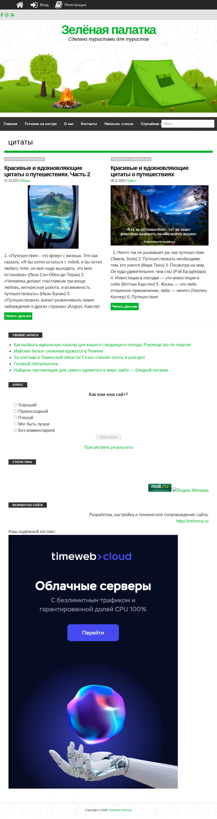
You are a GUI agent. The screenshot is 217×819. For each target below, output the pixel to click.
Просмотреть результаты (108, 447)
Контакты (89, 124)
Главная (10, 124)
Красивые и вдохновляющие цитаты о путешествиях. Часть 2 (47, 171)
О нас (69, 124)
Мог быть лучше (34, 424)
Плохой (25, 417)
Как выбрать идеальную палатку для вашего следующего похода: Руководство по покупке (102, 345)
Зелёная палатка (108, 30)
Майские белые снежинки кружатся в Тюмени (58, 351)
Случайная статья (156, 124)
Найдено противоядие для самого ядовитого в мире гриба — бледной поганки (91, 370)
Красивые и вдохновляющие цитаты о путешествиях (149, 171)
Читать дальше (18, 316)
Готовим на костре (41, 124)
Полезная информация (25, 159)
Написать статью (119, 124)
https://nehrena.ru (192, 521)
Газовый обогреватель (36, 364)
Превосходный (33, 411)
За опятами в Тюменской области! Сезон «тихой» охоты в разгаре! (79, 357)
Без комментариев (36, 430)
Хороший (27, 405)
